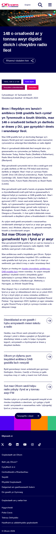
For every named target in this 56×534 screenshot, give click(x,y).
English (28, 5)
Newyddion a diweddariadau (13, 87)
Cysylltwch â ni (8, 467)
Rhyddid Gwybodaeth (11, 482)
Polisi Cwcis (7, 512)
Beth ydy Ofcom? (9, 462)
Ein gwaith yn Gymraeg (12, 492)
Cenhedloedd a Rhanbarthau (15, 472)
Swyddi (5, 477)
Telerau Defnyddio (10, 517)
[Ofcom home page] (10, 4)
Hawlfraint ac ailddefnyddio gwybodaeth (20, 523)
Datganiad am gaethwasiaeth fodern (18, 487)
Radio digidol (29, 82)
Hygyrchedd (7, 507)
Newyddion (33, 87)
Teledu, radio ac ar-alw (11, 82)
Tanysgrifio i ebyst (25, 416)
